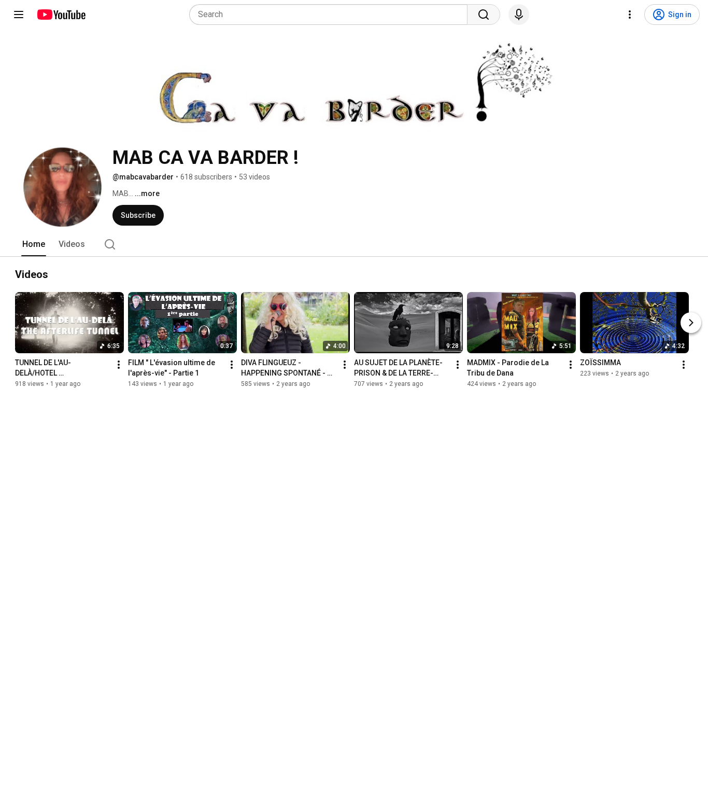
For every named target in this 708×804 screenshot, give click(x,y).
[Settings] (630, 14)
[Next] (691, 322)
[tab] (33, 244)
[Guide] (18, 14)
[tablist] (354, 244)
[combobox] (331, 14)
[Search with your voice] (518, 14)
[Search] (483, 14)
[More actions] (118, 364)
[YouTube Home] (61, 14)
